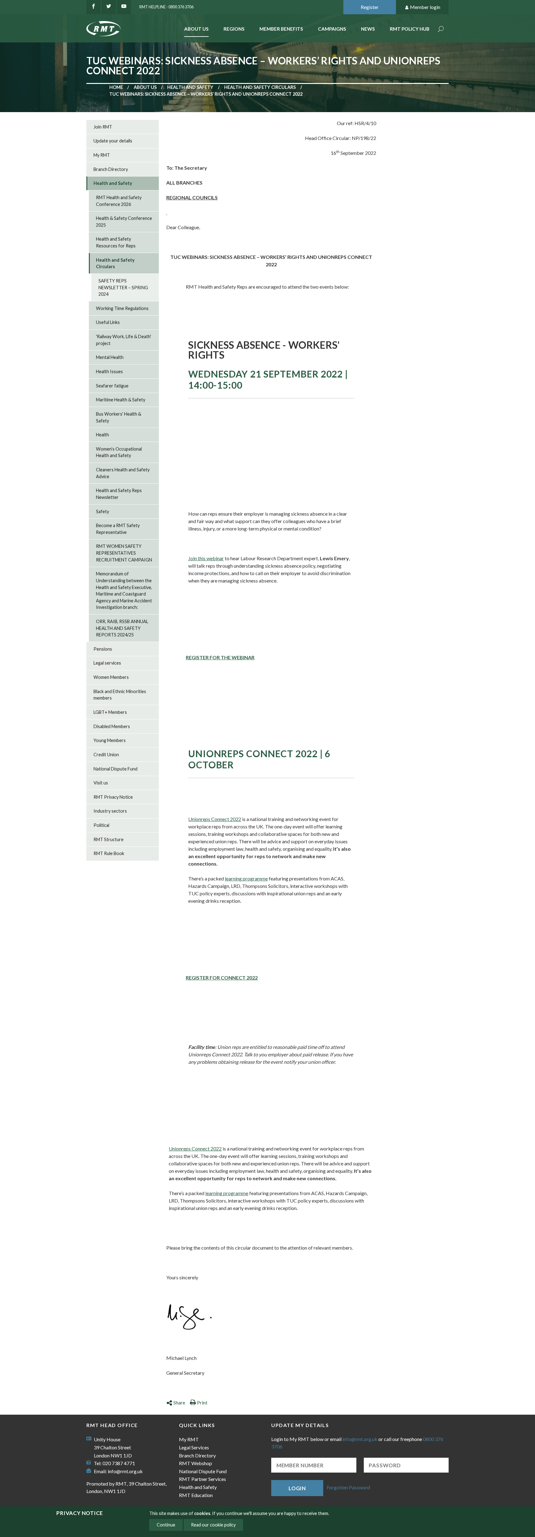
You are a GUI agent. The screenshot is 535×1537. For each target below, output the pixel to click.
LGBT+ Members (110, 712)
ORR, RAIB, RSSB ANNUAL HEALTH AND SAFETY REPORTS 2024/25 (122, 628)
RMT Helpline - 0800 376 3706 (166, 6)
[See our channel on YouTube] (124, 7)
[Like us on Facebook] (93, 7)
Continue (166, 1524)
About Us (196, 29)
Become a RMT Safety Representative (118, 529)
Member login (425, 7)
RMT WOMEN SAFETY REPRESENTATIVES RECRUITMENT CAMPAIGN (124, 553)
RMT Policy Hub (409, 29)
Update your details (113, 140)
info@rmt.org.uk (125, 1471)
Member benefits (281, 29)
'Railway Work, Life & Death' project (123, 340)
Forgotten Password (348, 1487)
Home (116, 87)
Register (370, 7)
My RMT (102, 155)
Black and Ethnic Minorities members (120, 695)
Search (441, 29)
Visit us (101, 782)
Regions (234, 29)
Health (102, 434)
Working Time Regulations (122, 308)
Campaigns (332, 29)
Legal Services (194, 1447)
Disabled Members (112, 726)
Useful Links (108, 322)
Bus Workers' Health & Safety (118, 417)
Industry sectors (110, 811)
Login (297, 1488)
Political (101, 825)
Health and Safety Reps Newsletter (119, 494)
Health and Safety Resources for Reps (116, 242)
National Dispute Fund (115, 768)
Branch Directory (111, 169)
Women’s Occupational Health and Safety (119, 452)
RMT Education (196, 1495)
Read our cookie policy (213, 1524)
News (368, 29)
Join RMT (103, 126)
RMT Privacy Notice (113, 797)
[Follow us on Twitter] (109, 7)
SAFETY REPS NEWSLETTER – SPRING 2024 (123, 287)
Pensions (103, 649)
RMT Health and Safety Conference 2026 (118, 201)
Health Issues (109, 371)
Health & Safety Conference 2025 (124, 222)
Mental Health (110, 357)
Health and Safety (190, 87)
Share (179, 1402)
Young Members (110, 740)
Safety (102, 511)
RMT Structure (109, 839)
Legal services (107, 663)
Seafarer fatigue (112, 385)
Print (202, 1402)
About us (145, 87)
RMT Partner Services (202, 1479)
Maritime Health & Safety (120, 399)
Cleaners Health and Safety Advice (123, 473)
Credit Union (106, 754)
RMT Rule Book (109, 853)
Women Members (111, 677)
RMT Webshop (195, 1463)
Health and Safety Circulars (260, 87)
